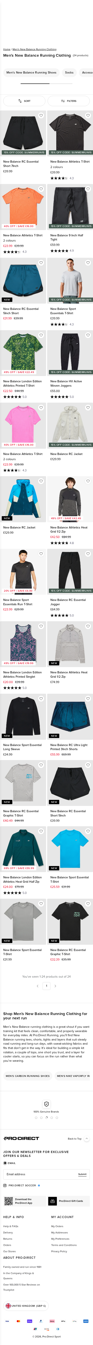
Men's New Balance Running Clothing (34, 49)
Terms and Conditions (64, 1245)
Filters (71, 101)
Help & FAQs (10, 1226)
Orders (7, 1245)
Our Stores (9, 1251)
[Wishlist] (41, 115)
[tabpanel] (46, 1174)
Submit (82, 1174)
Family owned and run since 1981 (22, 1267)
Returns (7, 1239)
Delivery (8, 1233)
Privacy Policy (59, 1251)
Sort (27, 101)
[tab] (9, 1163)
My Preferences (60, 1239)
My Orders (57, 1226)
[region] (46, 72)
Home (6, 49)
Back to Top (75, 1139)
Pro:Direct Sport (51, 1337)
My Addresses (59, 1233)
